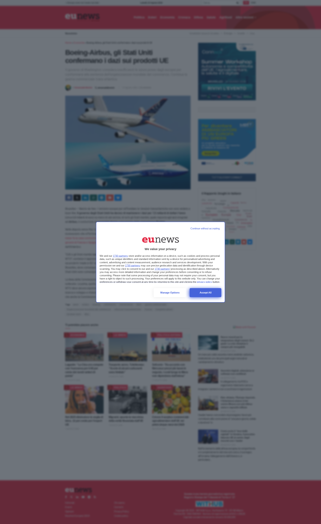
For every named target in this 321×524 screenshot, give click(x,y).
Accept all (205, 292)
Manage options (170, 292)
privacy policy (204, 281)
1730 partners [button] (120, 255)
